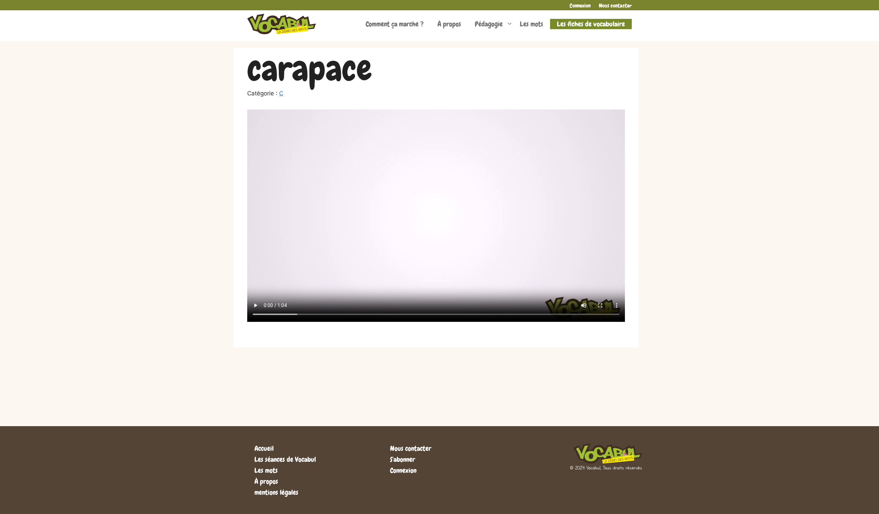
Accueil (264, 448)
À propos (449, 24)
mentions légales (276, 492)
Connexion (580, 5)
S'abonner (402, 459)
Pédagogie (489, 24)
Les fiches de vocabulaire (591, 24)
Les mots (531, 24)
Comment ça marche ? (395, 24)
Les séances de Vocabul (285, 459)
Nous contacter (615, 5)
